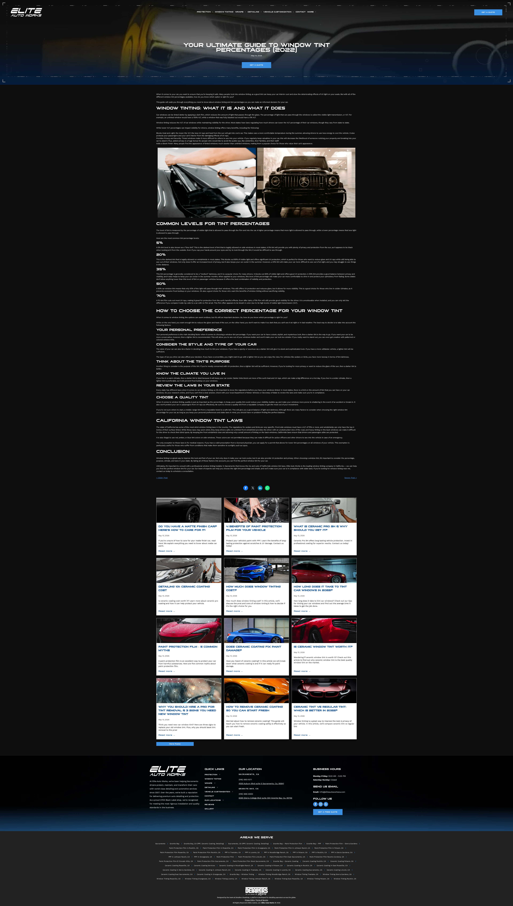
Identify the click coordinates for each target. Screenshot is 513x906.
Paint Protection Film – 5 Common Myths (187, 648)
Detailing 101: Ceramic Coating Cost (184, 588)
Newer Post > (350, 478)
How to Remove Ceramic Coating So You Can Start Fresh (254, 709)
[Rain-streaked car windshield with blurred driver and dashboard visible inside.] (188, 690)
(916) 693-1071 (245, 779)
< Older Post (162, 478)
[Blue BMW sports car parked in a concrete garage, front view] (256, 570)
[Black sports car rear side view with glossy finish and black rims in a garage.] (188, 510)
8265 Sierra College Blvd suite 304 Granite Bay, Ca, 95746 (265, 798)
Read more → (166, 551)
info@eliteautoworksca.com (332, 792)
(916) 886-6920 (246, 794)
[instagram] (320, 804)
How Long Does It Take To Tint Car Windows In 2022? (320, 588)
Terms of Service (262, 900)
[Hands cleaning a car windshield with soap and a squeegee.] (256, 510)
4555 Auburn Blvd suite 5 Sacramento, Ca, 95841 (261, 783)
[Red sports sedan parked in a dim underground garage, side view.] (324, 570)
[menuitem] (205, 11)
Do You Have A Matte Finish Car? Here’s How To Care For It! (187, 528)
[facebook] (315, 804)
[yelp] (326, 804)
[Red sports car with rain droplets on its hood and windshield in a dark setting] (188, 630)
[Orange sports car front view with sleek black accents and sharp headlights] (256, 690)
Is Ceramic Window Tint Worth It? (323, 647)
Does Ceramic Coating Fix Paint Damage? (253, 648)
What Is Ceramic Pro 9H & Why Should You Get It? (320, 528)
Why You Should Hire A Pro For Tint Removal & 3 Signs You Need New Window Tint (187, 710)
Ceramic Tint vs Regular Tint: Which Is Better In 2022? (320, 709)
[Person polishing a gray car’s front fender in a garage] (188, 570)
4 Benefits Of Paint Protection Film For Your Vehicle (254, 528)
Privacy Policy (250, 900)
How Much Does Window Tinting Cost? (253, 588)
